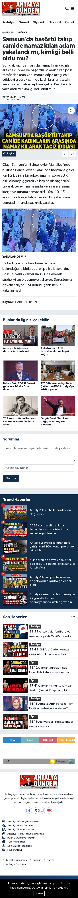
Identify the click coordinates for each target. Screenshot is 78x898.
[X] (36, 810)
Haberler (8, 32)
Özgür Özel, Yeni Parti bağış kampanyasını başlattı (55, 421)
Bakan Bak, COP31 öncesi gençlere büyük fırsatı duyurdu (19, 386)
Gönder (11, 478)
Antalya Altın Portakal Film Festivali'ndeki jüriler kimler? (51, 706)
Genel (69, 22)
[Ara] (67, 8)
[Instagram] (42, 810)
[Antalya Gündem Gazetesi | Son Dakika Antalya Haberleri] (21, 9)
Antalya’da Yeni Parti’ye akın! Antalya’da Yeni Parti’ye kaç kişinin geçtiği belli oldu (51, 634)
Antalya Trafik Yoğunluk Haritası (25, 833)
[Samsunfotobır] (39, 230)
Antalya (8, 22)
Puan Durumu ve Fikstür (21, 837)
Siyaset (38, 22)
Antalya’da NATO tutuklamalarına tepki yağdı (55, 351)
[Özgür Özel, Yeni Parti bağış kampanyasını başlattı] (58, 405)
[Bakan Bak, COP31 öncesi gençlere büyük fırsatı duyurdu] (20, 370)
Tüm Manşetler (16, 841)
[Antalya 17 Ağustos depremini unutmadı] (20, 335)
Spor (33, 662)
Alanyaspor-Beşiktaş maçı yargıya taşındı (51, 724)
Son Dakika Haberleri (19, 846)
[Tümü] (73, 617)
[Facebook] (29, 810)
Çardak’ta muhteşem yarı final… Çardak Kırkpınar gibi (51, 688)
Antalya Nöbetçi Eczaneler (23, 821)
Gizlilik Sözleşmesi (16, 860)
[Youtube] (49, 810)
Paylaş (11, 153)
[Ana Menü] (72, 8)
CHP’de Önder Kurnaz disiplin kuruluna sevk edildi (49, 652)
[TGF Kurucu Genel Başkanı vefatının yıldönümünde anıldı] (20, 405)
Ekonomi (54, 22)
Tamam (39, 894)
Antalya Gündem (16, 864)
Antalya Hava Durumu (20, 825)
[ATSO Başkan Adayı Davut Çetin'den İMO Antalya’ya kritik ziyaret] (58, 370)
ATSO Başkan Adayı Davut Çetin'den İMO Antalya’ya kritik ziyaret (57, 386)
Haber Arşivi (14, 849)
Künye (50, 860)
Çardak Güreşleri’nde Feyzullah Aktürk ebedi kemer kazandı (49, 670)
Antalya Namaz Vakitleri (21, 829)
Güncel (24, 22)
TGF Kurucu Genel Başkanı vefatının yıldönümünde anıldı (19, 421)
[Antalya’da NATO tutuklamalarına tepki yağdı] (58, 335)
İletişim (37, 860)
